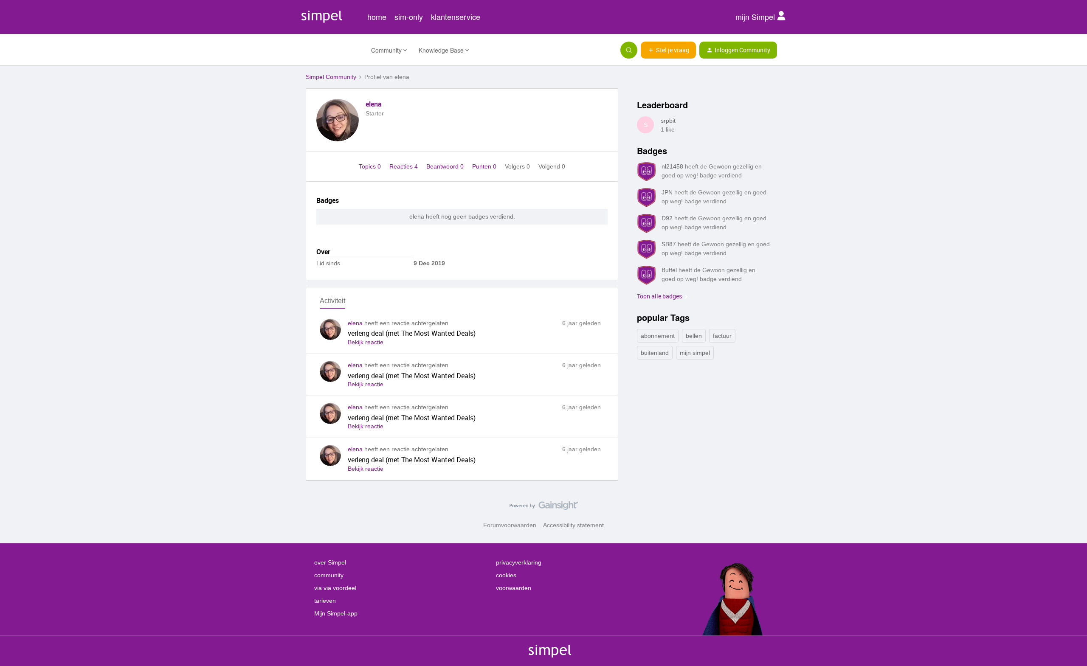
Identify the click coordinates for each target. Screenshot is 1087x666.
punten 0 (485, 166)
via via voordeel (335, 588)
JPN (667, 192)
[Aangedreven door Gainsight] (544, 507)
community (329, 575)
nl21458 (672, 166)
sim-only (408, 16)
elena (374, 104)
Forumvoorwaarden (509, 525)
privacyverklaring (518, 562)
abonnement (658, 335)
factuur (722, 335)
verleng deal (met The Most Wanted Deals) (412, 333)
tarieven (325, 600)
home (376, 16)
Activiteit (332, 300)
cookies (506, 575)
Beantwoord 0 (445, 166)
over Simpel (330, 562)
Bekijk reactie (365, 342)
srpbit (668, 120)
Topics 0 (371, 166)
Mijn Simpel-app (336, 613)
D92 (667, 218)
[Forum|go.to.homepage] (333, 50)
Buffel (669, 270)
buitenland (655, 352)
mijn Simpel (756, 16)
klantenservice (455, 16)
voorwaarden (513, 588)
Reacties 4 (404, 166)
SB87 (669, 244)
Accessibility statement (573, 525)
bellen (694, 335)
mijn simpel (695, 352)
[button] (668, 50)
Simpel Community (331, 76)
